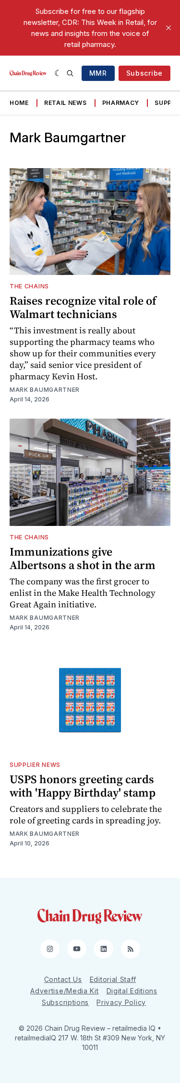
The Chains (29, 286)
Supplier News (35, 764)
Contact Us (63, 979)
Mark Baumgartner (45, 389)
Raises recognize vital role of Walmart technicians (83, 307)
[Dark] (58, 73)
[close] (168, 27)
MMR (98, 73)
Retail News (65, 102)
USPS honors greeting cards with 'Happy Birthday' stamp (83, 785)
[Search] (70, 73)
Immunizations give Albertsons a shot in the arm (83, 558)
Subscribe (144, 73)
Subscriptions (65, 1002)
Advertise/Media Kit (64, 991)
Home (19, 102)
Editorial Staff (113, 979)
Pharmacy (121, 102)
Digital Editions (132, 991)
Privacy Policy (121, 1002)
